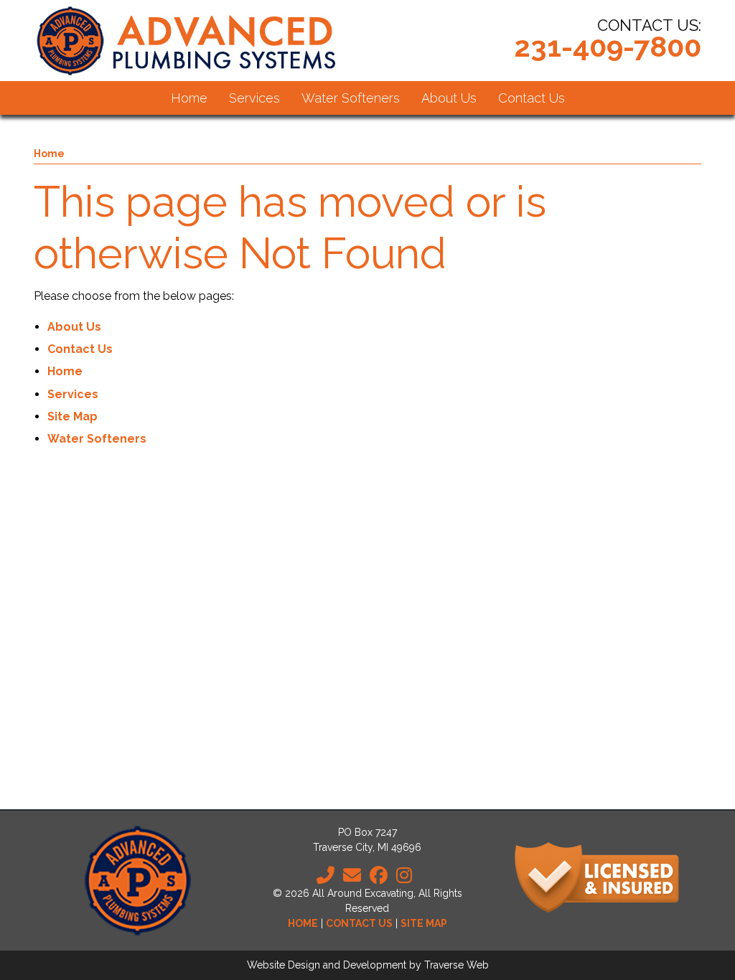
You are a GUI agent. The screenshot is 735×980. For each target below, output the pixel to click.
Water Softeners (96, 439)
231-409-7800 (607, 46)
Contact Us (80, 349)
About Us (74, 327)
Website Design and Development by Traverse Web (368, 965)
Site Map (72, 416)
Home (49, 153)
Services (72, 394)
